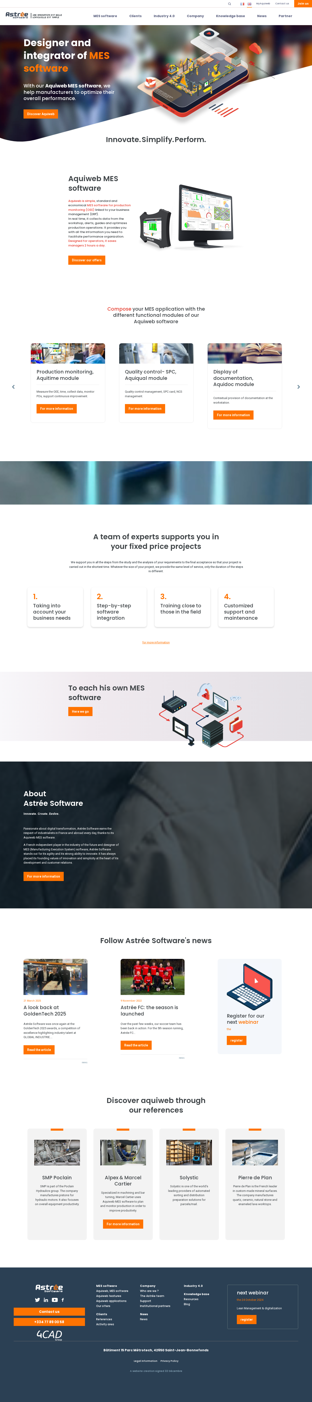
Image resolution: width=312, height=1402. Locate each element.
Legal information (145, 1361)
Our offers (103, 1306)
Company (195, 16)
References (104, 1319)
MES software (105, 16)
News (262, 16)
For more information (56, 408)
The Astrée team (152, 1296)
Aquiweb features (108, 1296)
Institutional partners (155, 1306)
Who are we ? (149, 1291)
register (236, 1040)
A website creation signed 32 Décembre (156, 1371)
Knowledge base (230, 16)
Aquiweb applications (111, 1301)
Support (145, 1301)
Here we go (80, 711)
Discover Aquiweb (40, 114)
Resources (191, 1299)
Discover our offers (87, 260)
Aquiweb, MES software (112, 1291)
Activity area (105, 1324)
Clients (135, 16)
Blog (187, 1304)
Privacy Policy (169, 1361)
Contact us (49, 1311)
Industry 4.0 (164, 16)
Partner (285, 16)
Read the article (39, 1050)
